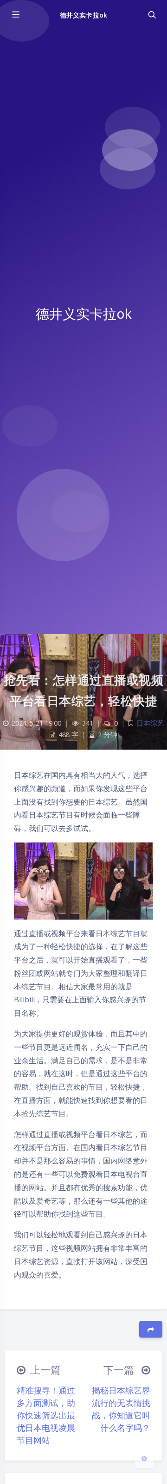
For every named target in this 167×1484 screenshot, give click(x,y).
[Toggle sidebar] (15, 14)
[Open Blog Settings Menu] (144, 1458)
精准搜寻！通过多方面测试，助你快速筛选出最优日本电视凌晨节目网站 (46, 1415)
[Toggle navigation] (151, 14)
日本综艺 (150, 723)
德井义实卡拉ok (83, 15)
